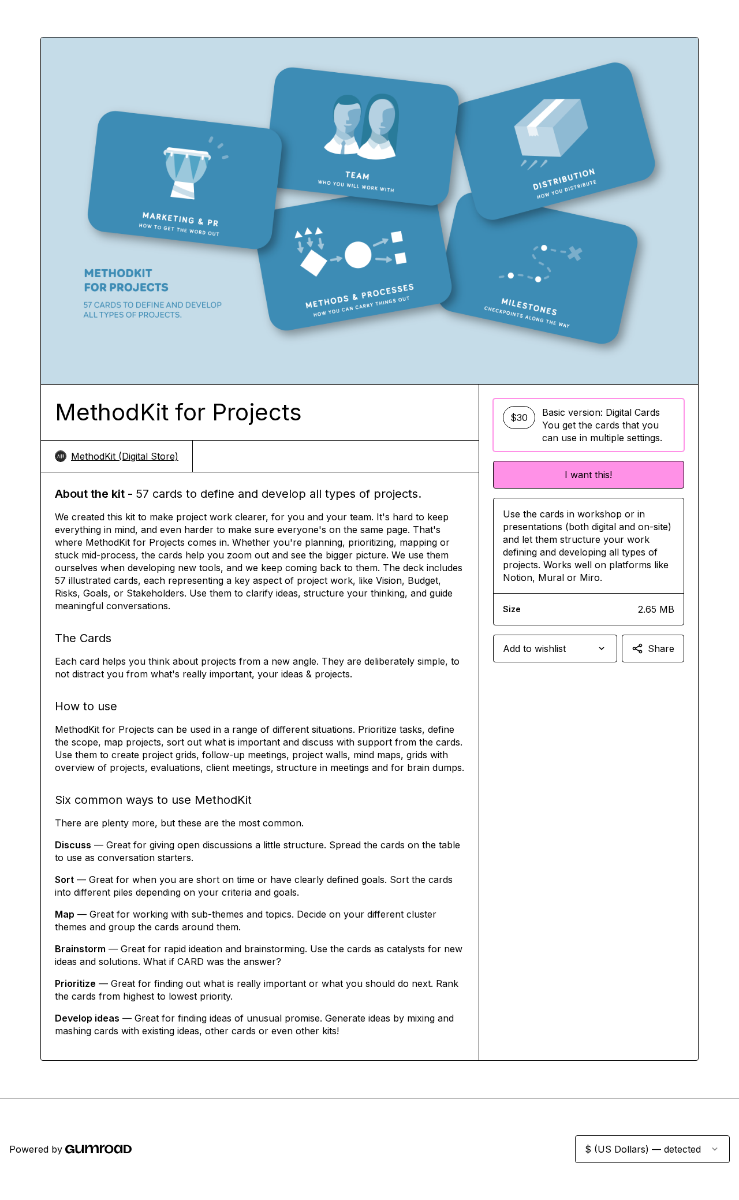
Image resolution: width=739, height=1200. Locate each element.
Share (661, 648)
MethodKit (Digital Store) (124, 456)
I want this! (588, 474)
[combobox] (555, 648)
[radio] (588, 425)
